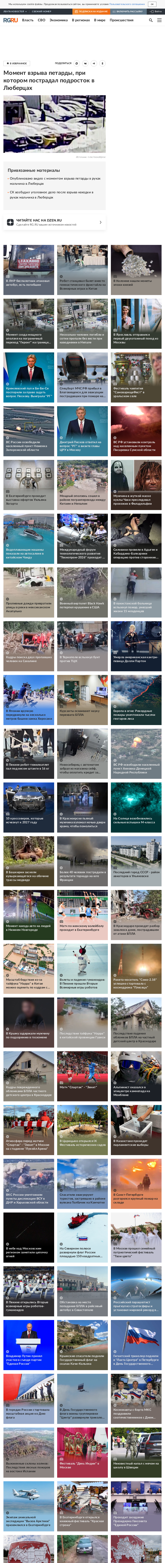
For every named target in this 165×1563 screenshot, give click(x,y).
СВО (41, 20)
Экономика (59, 20)
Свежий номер (41, 12)
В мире (99, 20)
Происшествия (121, 20)
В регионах (81, 20)
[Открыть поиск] (151, 20)
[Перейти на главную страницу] (10, 20)
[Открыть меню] (159, 20)
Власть (28, 20)
